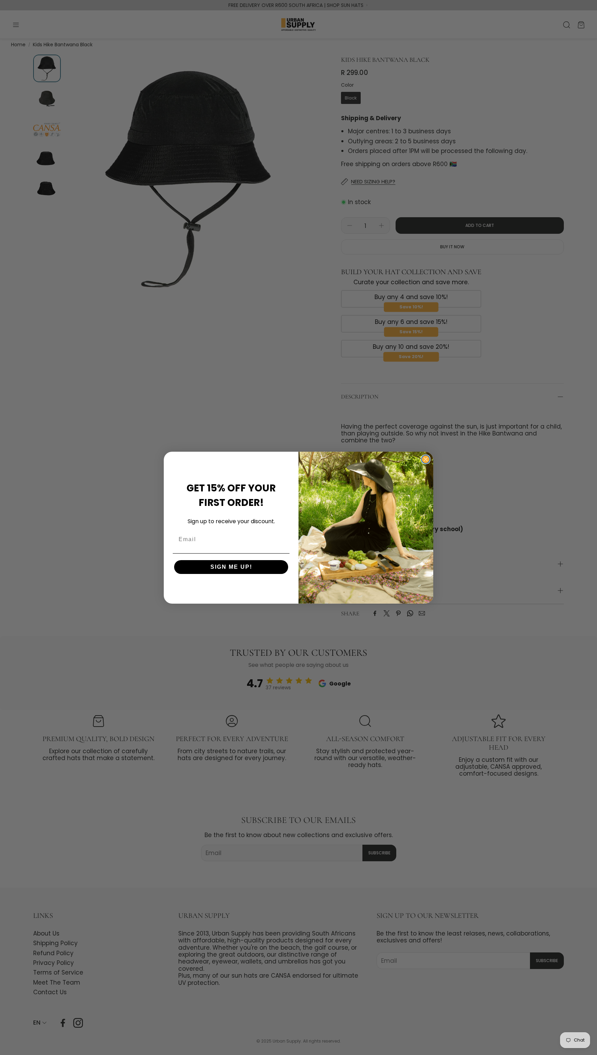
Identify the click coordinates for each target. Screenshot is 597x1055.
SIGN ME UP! (231, 567)
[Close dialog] (425, 459)
